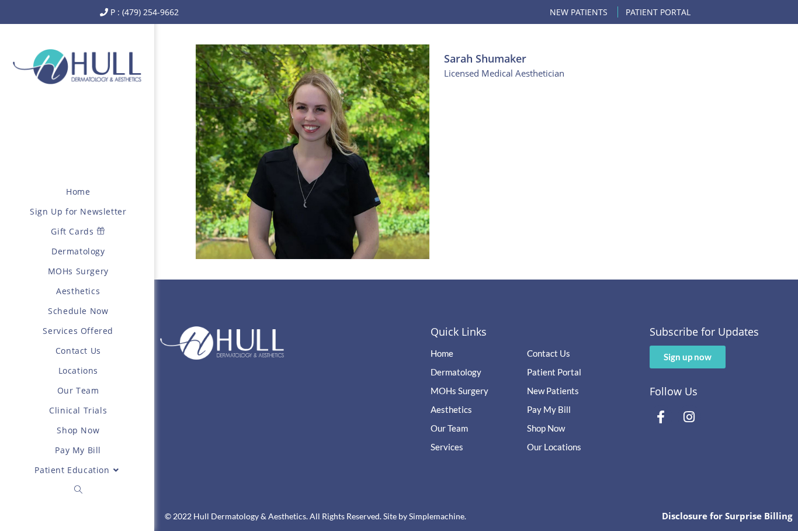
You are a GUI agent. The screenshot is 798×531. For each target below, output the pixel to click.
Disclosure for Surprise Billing (727, 516)
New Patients (579, 12)
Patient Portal (658, 12)
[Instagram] (689, 417)
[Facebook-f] (661, 417)
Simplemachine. (437, 516)
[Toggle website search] (78, 490)
